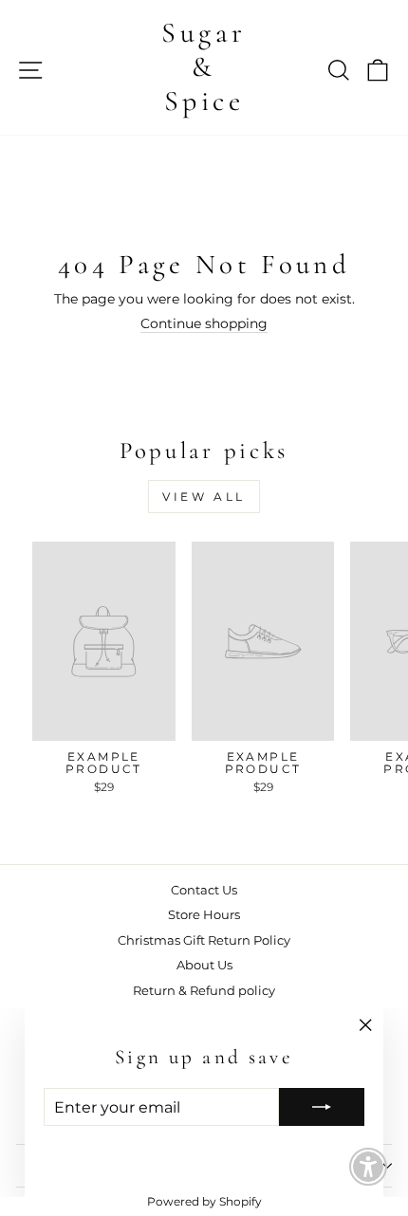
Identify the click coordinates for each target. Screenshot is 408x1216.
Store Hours (204, 915)
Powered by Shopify (204, 1201)
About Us (204, 965)
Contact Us (204, 890)
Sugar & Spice (204, 67)
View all (204, 496)
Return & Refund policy (204, 991)
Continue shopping (204, 323)
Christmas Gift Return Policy (204, 940)
